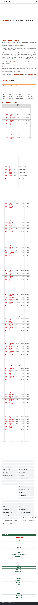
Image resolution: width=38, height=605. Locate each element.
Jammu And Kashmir (19, 571)
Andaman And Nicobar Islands (19, 554)
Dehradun (19, 542)
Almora (19, 540)
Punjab (19, 586)
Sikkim (19, 591)
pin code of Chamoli (32, 74)
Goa (26, 22)
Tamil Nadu (19, 593)
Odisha (19, 584)
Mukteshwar (19, 547)
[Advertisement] (19, 11)
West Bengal (19, 597)
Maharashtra (18, 22)
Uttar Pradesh (19, 595)
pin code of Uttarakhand (18, 74)
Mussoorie (19, 549)
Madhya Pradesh (19, 580)
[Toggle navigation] (36, 2)
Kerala (19, 578)
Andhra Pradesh (19, 556)
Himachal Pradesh (31, 22)
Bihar (19, 558)
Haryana (19, 567)
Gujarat (22, 22)
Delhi (9, 22)
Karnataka (19, 576)
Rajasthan (12, 22)
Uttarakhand (4, 22)
